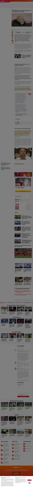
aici (4, 484)
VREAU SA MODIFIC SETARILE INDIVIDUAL (29, 483)
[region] (16, 482)
